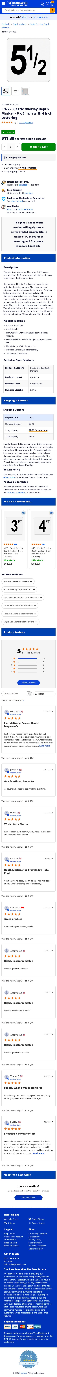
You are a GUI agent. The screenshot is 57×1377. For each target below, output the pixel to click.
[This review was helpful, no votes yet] (26, 758)
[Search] (52, 10)
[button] (43, 4)
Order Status (38, 1219)
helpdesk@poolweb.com (15, 1264)
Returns (11, 1223)
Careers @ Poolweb (37, 1233)
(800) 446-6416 (40, 17)
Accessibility (34, 1236)
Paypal (29, 1333)
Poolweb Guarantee (16, 492)
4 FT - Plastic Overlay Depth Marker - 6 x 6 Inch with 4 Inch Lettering (41, 552)
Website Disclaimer (37, 1245)
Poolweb (5, 24)
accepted (23, 184)
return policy (9, 477)
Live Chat (8, 1261)
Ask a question (26, 122)
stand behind (17, 201)
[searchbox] (14, 693)
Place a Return (10, 1242)
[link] (38, 147)
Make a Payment (11, 1245)
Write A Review (28, 682)
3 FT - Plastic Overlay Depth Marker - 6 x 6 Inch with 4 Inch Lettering (13, 552)
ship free (29, 193)
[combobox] (28, 10)
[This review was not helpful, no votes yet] (31, 758)
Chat (24, 17)
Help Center (13, 1219)
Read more (44, 746)
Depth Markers (19, 24)
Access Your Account (13, 1236)
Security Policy (35, 1242)
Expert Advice (38, 1223)
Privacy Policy (34, 1239)
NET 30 (7, 1339)
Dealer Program (35, 1248)
